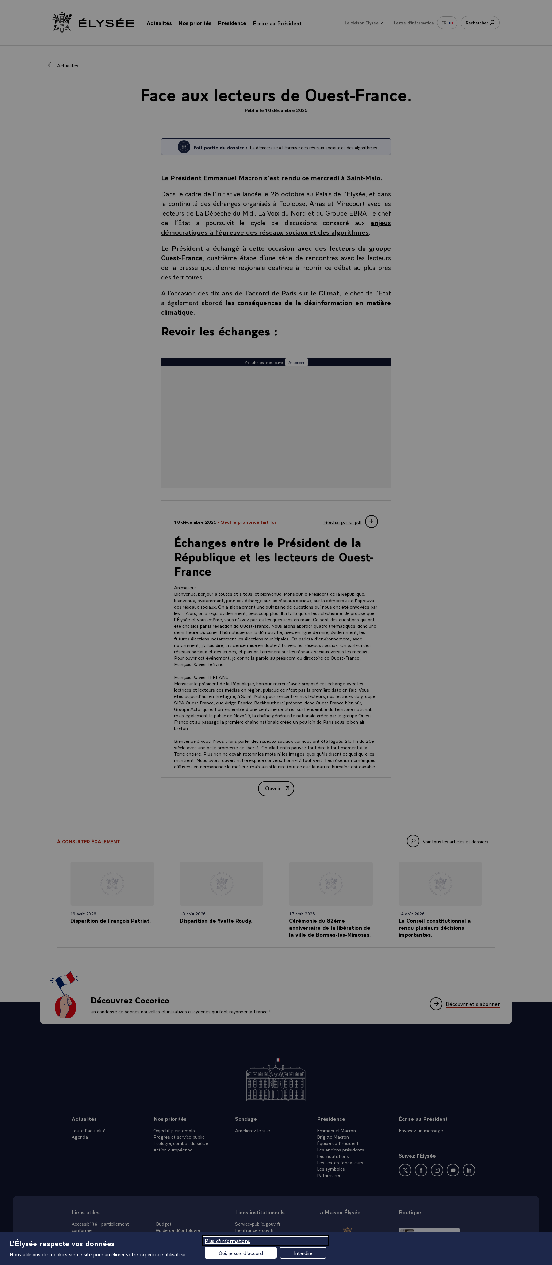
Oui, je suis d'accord (241, 1252)
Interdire (303, 1252)
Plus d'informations (227, 1240)
